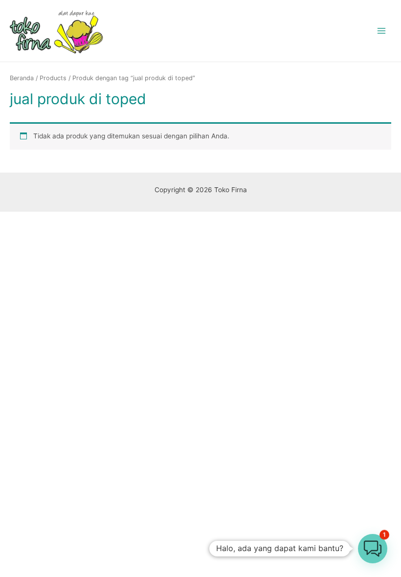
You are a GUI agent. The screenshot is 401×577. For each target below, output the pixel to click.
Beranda (22, 78)
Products (53, 78)
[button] (372, 548)
